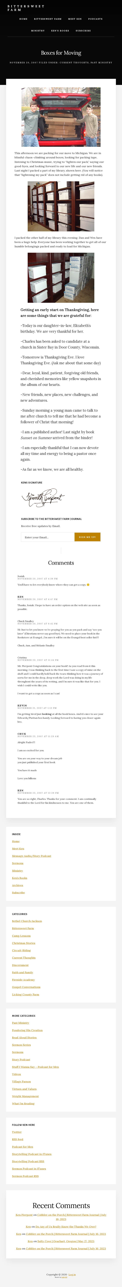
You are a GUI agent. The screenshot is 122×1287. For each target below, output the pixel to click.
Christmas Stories (23, 943)
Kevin (22, 705)
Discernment (20, 965)
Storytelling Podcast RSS (28, 1161)
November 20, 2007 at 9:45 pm (38, 623)
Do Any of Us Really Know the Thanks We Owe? (66, 1226)
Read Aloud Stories (24, 1037)
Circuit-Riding (21, 950)
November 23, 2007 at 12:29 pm (38, 793)
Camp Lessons (21, 935)
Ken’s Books (19, 878)
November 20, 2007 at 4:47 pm (38, 599)
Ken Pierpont (24, 1215)
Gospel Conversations (26, 987)
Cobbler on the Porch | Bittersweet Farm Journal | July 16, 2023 (66, 1234)
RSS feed (17, 1139)
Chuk (22, 733)
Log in (72, 1274)
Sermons (17, 863)
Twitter (17, 1132)
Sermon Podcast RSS (25, 1176)
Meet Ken (18, 848)
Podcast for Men (22, 1146)
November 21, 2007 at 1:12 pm (37, 708)
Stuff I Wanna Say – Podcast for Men (35, 1067)
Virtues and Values (24, 1089)
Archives (17, 885)
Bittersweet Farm (26, 8)
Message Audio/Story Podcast (31, 856)
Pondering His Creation (27, 1030)
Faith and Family (22, 972)
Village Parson (21, 1081)
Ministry (17, 870)
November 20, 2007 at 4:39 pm (38, 578)
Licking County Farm (25, 994)
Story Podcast (21, 1059)
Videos (16, 1074)
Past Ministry (101, 62)
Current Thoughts (74, 62)
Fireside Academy (23, 979)
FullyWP (64, 1277)
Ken (21, 596)
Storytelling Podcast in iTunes (31, 1154)
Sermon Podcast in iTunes (29, 1168)
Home (16, 841)
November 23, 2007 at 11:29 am (38, 736)
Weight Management (25, 1096)
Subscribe (18, 892)
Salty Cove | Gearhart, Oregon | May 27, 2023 (65, 1241)
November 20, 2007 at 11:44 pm (38, 660)
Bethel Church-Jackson (27, 921)
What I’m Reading (23, 1103)
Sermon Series (21, 1045)
